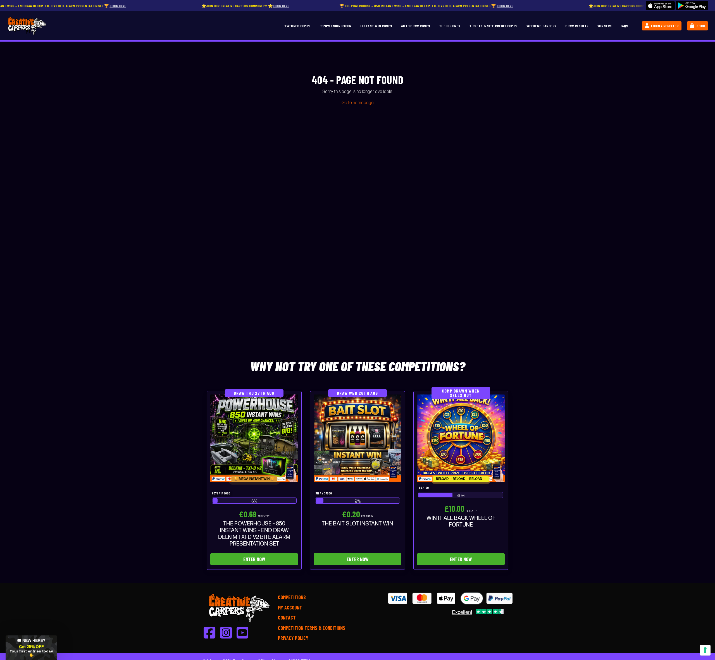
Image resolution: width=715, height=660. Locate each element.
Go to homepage (358, 103)
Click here (77, 5)
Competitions (292, 597)
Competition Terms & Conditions (311, 628)
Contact (287, 617)
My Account (290, 607)
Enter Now (254, 559)
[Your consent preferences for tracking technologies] (705, 650)
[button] (31, 647)
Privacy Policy (293, 638)
